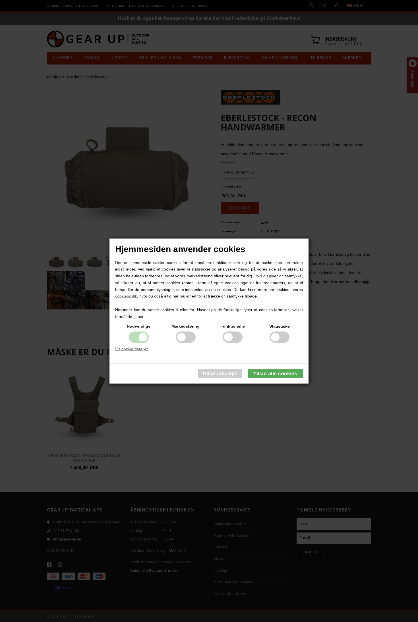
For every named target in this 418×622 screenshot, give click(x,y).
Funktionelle (232, 326)
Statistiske (279, 326)
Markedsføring (185, 326)
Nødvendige (138, 326)
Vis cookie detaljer (131, 348)
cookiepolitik (126, 296)
